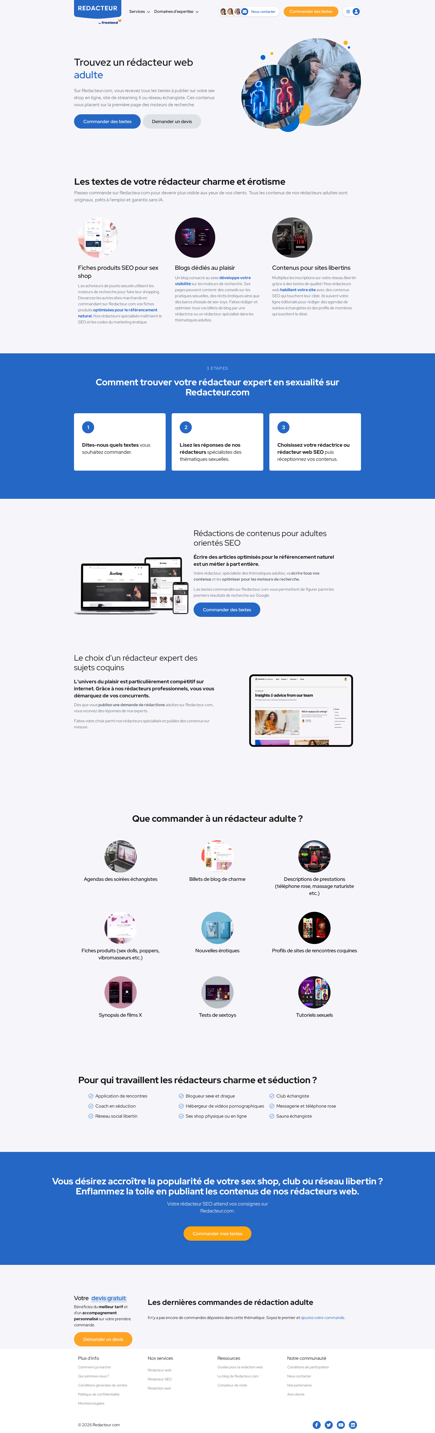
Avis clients (295, 1394)
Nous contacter (299, 1376)
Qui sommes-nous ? (93, 1376)
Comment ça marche (94, 1367)
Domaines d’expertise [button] (173, 11)
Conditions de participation (308, 1367)
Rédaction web (159, 1388)
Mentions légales (91, 1403)
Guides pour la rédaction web (240, 1367)
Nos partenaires (299, 1385)
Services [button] (137, 11)
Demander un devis (172, 121)
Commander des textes (107, 121)
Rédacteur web (159, 1370)
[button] (351, 12)
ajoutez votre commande (322, 1317)
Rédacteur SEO (160, 1379)
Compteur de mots (232, 1385)
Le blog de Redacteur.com (238, 1376)
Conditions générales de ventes (102, 1385)
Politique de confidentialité (99, 1394)
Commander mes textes (217, 1233)
